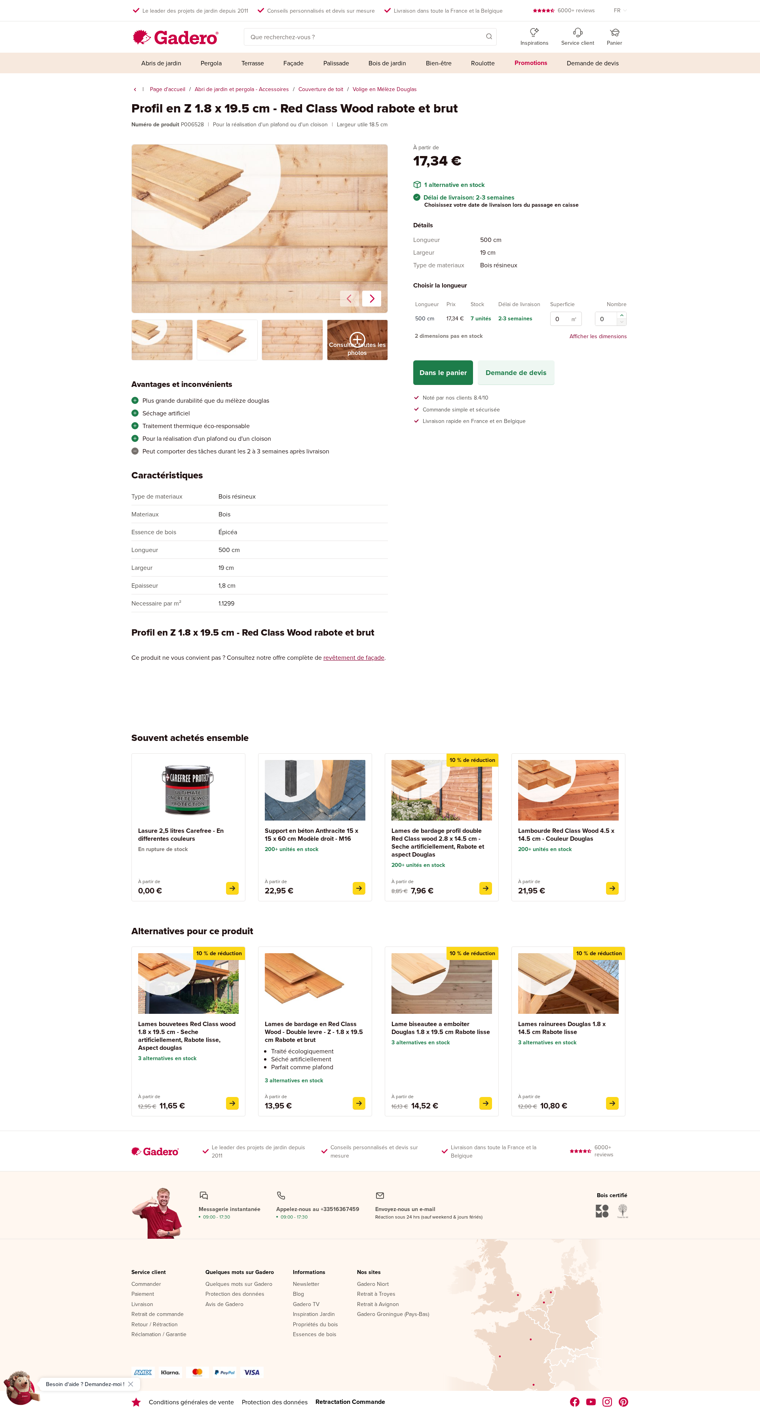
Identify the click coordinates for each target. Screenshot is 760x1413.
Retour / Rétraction (154, 1324)
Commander (146, 1284)
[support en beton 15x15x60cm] (359, 888)
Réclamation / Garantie (158, 1334)
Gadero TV (306, 1304)
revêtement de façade (353, 657)
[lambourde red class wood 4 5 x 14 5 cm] (612, 888)
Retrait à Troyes (376, 1294)
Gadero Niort (373, 1284)
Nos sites (369, 1272)
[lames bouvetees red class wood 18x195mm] (232, 1103)
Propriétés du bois (315, 1324)
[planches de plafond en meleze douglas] (135, 89)
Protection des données (234, 1294)
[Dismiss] (130, 1384)
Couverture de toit (320, 89)
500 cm (424, 318)
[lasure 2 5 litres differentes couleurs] (232, 888)
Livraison (142, 1304)
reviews (576, 10)
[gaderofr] (607, 1402)
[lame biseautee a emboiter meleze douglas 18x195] (485, 1103)
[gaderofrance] (575, 1402)
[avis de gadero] (136, 1402)
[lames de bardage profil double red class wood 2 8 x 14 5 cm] (485, 888)
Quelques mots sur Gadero (239, 1272)
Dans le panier (443, 373)
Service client (148, 1272)
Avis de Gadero (224, 1304)
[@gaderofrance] (591, 1402)
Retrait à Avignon (378, 1304)
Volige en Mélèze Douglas (385, 89)
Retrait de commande (157, 1314)
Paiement (142, 1294)
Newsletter (306, 1284)
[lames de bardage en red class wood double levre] (359, 1103)
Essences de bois (314, 1334)
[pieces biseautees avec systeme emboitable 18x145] (612, 1103)
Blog (298, 1294)
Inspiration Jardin (314, 1314)
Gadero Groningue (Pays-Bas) (393, 1314)
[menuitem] (161, 63)
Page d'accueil (167, 89)
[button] (478, 36)
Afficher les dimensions (598, 336)
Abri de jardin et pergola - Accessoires (242, 89)
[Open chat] (22, 1391)
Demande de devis (516, 373)
